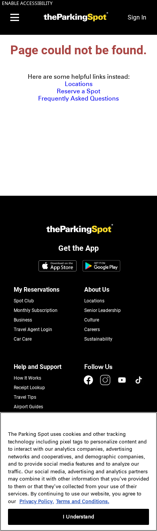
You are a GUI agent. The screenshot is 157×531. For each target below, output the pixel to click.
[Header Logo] (74, 17)
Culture (91, 320)
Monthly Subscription (36, 310)
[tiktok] (138, 383)
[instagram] (105, 383)
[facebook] (89, 383)
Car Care (23, 339)
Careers (92, 329)
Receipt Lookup (29, 387)
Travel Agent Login (33, 329)
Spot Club (24, 301)
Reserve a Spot (78, 91)
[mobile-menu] (14, 17)
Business (23, 320)
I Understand (78, 517)
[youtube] (122, 383)
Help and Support (37, 366)
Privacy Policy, (36, 501)
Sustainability (98, 339)
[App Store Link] (57, 266)
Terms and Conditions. (82, 501)
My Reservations (36, 289)
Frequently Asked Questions (78, 98)
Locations (79, 84)
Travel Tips (25, 397)
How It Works (27, 378)
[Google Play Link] (101, 266)
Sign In (137, 17)
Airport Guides (28, 406)
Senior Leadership (102, 310)
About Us (96, 289)
